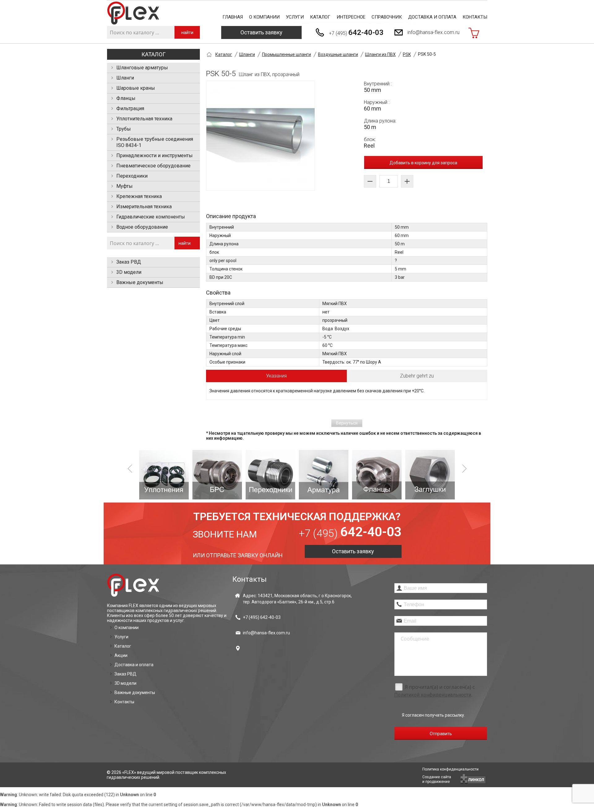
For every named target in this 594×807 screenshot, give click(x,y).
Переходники (132, 176)
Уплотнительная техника (144, 119)
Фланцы (126, 98)
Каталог (320, 17)
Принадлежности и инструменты (154, 155)
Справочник (387, 17)
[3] (270, 474)
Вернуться (347, 423)
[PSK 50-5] (260, 136)
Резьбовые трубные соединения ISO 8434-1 (154, 142)
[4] (323, 474)
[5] (377, 474)
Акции (120, 655)
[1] (164, 474)
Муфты (124, 186)
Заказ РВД (128, 262)
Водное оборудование (142, 227)
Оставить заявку (261, 32)
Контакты (475, 17)
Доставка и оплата (432, 17)
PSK (407, 54)
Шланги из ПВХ (380, 54)
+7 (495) (356, 32)
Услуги (295, 17)
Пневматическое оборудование (153, 166)
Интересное (351, 17)
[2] (217, 474)
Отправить (441, 733)
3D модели (128, 272)
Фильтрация (130, 108)
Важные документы (139, 282)
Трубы (123, 129)
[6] (430, 474)
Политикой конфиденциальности (432, 695)
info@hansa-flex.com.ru (433, 32)
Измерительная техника (144, 206)
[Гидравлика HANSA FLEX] (133, 13)
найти (187, 32)
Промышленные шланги (286, 54)
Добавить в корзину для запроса (423, 162)
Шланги (125, 78)
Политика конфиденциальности (450, 769)
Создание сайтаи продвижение (436, 779)
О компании (264, 17)
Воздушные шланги (338, 54)
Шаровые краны (135, 88)
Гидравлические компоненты (150, 217)
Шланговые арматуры (142, 68)
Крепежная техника (139, 196)
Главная (232, 17)
